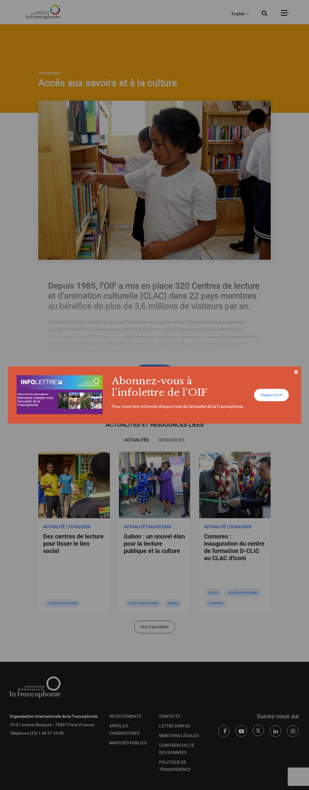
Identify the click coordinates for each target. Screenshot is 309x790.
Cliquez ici (269, 395)
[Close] (296, 372)
